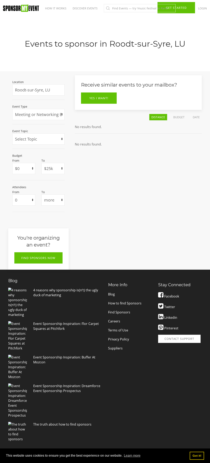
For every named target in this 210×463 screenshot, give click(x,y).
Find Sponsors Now (38, 258)
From (15, 160)
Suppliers (115, 348)
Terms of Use (118, 330)
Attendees (19, 187)
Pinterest (170, 328)
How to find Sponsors (125, 303)
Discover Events (85, 8)
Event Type (19, 106)
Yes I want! (98, 98)
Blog (111, 294)
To (43, 160)
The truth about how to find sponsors (62, 424)
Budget (17, 156)
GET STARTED (176, 8)
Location (18, 82)
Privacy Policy (118, 339)
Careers (114, 321)
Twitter (169, 307)
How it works (55, 8)
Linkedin (170, 317)
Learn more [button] (132, 455)
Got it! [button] (197, 455)
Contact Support (179, 339)
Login (202, 8)
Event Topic (20, 131)
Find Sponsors (119, 312)
